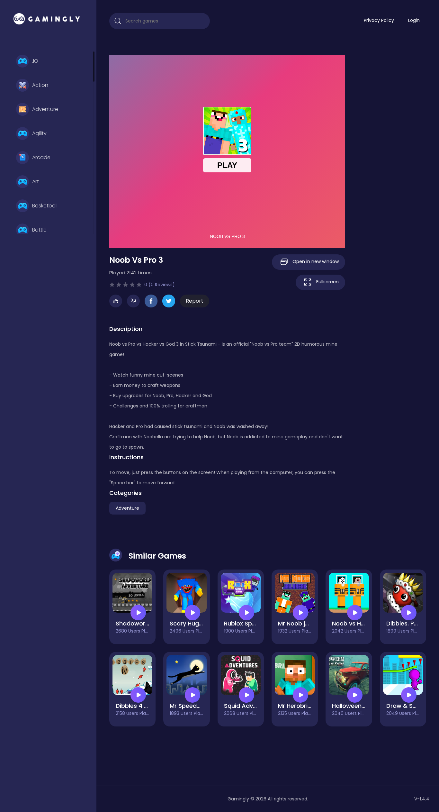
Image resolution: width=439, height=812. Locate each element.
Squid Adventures (249, 706)
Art (35, 181)
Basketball (45, 205)
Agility (39, 133)
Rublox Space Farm (251, 623)
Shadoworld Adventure (149, 623)
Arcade (41, 157)
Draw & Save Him (411, 706)
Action (40, 85)
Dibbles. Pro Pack (411, 623)
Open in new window (315, 261)
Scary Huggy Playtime (201, 623)
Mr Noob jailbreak (303, 623)
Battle (39, 229)
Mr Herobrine (296, 706)
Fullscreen (327, 281)
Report (194, 301)
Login (414, 20)
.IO (35, 61)
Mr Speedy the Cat (197, 706)
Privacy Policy (379, 20)
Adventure (45, 109)
